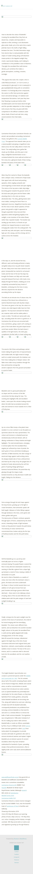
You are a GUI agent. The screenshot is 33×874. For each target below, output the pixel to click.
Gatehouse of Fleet (12, 806)
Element (16, 862)
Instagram (16, 857)
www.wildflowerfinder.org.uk (10, 777)
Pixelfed (16, 854)
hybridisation (14, 793)
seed (23, 728)
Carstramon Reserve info (9, 785)
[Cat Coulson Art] (6, 6)
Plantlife (4, 788)
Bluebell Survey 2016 (8, 795)
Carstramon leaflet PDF (9, 798)
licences (28, 726)
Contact (16, 851)
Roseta (15, 839)
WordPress (23, 839)
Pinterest (16, 860)
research (24, 790)
